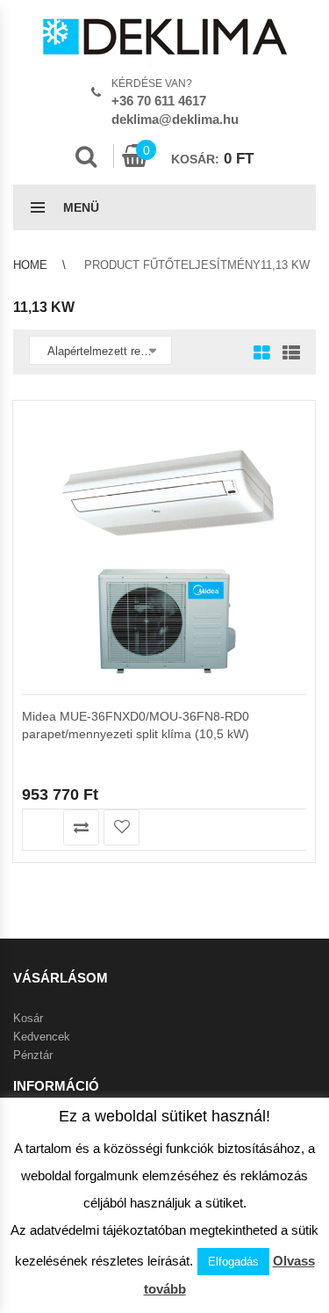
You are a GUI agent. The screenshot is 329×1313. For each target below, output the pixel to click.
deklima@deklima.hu (175, 119)
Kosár (28, 1018)
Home (30, 265)
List (287, 354)
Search (86, 156)
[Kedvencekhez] (121, 827)
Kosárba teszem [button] (41, 827)
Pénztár (33, 1055)
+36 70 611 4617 (158, 100)
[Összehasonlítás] (81, 827)
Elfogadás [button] (233, 1261)
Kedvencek (41, 1036)
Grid (262, 354)
